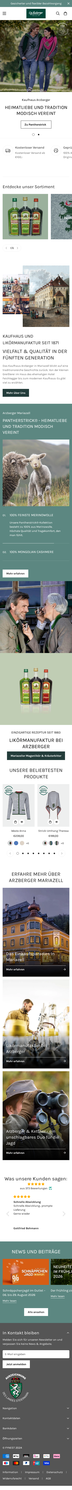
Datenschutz (54, 1476)
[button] (65, 13)
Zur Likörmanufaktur (36, 124)
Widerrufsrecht (12, 1482)
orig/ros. (57, 847)
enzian (16, 847)
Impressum (32, 1476)
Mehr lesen (10, 1305)
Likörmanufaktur (25, 218)
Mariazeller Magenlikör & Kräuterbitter (36, 760)
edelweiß (22, 847)
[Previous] (6, 248)
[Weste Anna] (19, 809)
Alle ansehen (36, 1316)
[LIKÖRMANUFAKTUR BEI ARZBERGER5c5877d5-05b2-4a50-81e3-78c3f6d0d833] (36, 693)
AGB (48, 1482)
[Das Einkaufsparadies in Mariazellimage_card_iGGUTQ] (36, 936)
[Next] (17, 248)
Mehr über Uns (15, 392)
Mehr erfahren (15, 577)
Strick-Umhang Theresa (53, 835)
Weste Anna (18, 835)
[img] (36, 1188)
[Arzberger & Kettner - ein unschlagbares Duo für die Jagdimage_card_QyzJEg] (36, 1119)
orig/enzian (51, 847)
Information (10, 1476)
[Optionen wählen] (16, 826)
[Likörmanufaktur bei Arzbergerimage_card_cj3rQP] (36, 1028)
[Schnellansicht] (22, 826)
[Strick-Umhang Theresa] (53, 809)
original (10, 847)
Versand (34, 1482)
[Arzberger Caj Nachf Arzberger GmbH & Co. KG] (36, 13)
